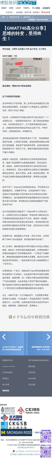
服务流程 (31, 366)
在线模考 (46, 8)
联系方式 (22, 454)
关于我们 (13, 454)
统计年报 (5, 384)
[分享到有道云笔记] (25, 316)
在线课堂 (19, 12)
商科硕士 (5, 378)
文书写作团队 (7, 372)
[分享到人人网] (32, 316)
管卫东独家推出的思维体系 (38, 360)
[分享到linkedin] (44, 316)
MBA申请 (32, 378)
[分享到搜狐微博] (21, 316)
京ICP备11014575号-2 (26, 447)
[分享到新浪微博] (14, 316)
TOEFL (26, 8)
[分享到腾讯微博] (17, 316)
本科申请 (31, 372)
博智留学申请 (14, 17)
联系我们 (36, 12)
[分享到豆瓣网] (29, 316)
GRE (11, 8)
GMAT (4, 8)
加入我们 (30, 454)
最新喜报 (27, 17)
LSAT (18, 8)
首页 (3, 17)
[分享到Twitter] (40, 316)
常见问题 (31, 384)
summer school (8, 366)
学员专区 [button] (9, 12)
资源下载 (27, 12)
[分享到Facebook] (36, 316)
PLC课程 (36, 8)
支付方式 (38, 454)
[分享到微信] (10, 316)
